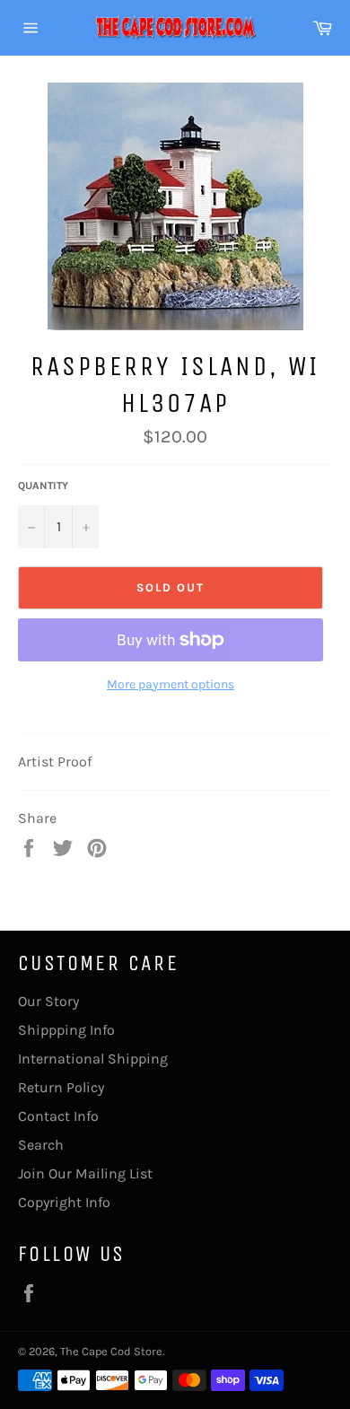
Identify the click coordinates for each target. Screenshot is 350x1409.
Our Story (48, 1001)
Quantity (43, 485)
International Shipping (93, 1058)
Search (41, 1144)
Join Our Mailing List (85, 1173)
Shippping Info (66, 1029)
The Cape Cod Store (111, 1351)
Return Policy (61, 1087)
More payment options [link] (170, 684)
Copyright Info (64, 1202)
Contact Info (58, 1116)
